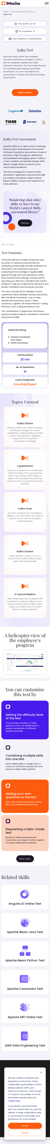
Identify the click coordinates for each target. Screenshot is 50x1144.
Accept (25, 1125)
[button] (47, 3)
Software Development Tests (22, 11)
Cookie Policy (14, 1101)
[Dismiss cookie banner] (41, 1073)
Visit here (25, 223)
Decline (25, 1133)
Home (5, 11)
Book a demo (25, 92)
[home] (10, 3)
